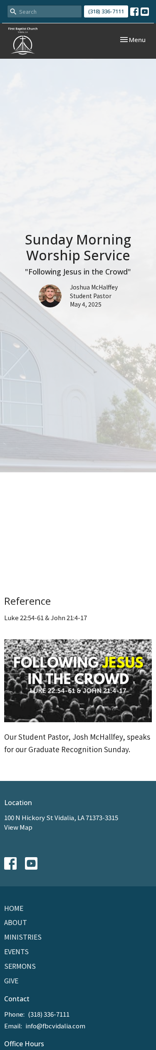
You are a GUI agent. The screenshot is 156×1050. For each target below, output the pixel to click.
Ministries (23, 937)
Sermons (20, 966)
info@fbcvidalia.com (55, 1025)
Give (11, 980)
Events (16, 951)
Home (13, 908)
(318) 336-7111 (106, 11)
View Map (18, 827)
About (15, 922)
